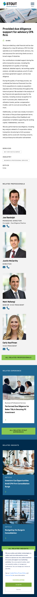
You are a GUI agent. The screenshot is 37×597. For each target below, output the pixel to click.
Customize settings (18, 580)
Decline (18, 589)
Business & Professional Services (16, 160)
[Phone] (8, 226)
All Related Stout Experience (18, 431)
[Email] (4, 226)
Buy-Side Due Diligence (12, 152)
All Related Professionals (18, 357)
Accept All (18, 584)
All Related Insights (19, 549)
